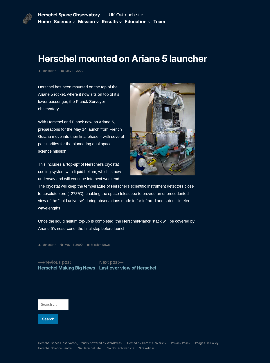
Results (110, 21)
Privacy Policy (180, 343)
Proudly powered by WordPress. (101, 343)
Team (159, 21)
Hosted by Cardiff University (146, 343)
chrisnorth (49, 71)
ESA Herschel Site (88, 348)
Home (44, 21)
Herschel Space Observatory (69, 14)
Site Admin (146, 348)
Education (135, 21)
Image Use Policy (207, 343)
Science (62, 21)
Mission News (100, 244)
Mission (86, 21)
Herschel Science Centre (55, 348)
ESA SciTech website (120, 348)
